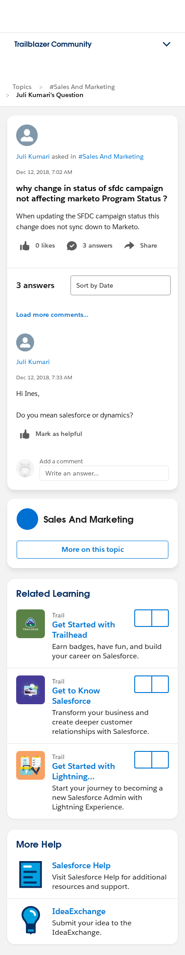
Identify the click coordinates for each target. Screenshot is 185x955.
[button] (92, 550)
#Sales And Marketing (82, 87)
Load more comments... (52, 315)
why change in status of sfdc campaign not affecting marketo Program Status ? (91, 193)
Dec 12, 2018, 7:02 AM (44, 172)
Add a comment (61, 461)
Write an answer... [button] (72, 473)
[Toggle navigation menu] (166, 44)
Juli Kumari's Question (50, 95)
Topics (22, 87)
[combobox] (120, 285)
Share (139, 247)
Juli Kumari (33, 156)
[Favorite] (143, 618)
